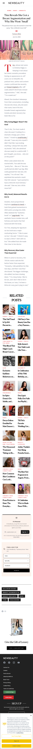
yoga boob (16, 215)
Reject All (16, 741)
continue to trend (17, 204)
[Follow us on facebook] (4, 663)
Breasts (22, 10)
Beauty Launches (21, 443)
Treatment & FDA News (8, 342)
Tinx (14, 65)
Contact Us (6, 667)
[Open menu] (4, 3)
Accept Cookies (16, 746)
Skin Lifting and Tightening (9, 443)
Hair (4, 368)
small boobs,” (23, 137)
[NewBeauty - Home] (16, 3)
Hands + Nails (8, 316)
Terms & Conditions (8, 688)
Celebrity (21, 368)
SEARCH (16, 570)
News (20, 393)
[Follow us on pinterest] (9, 663)
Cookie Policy (6, 685)
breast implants (13, 87)
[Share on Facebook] (2, 611)
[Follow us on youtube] (19, 663)
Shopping (21, 316)
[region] (16, 731)
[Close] (31, 715)
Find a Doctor (6, 673)
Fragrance (7, 393)
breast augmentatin (11, 592)
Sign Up (24, 532)
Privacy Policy (7, 682)
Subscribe (8, 697)
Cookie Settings (10, 692)
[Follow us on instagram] (14, 663)
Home (9, 10)
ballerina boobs (9, 588)
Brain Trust (6, 679)
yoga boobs (14, 600)
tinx (5, 600)
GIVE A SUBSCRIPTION (16, 648)
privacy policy (16, 537)
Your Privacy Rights (16, 736)
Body (15, 10)
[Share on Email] (5, 611)
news (22, 596)
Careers (5, 670)
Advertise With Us (8, 676)
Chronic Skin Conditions (8, 470)
